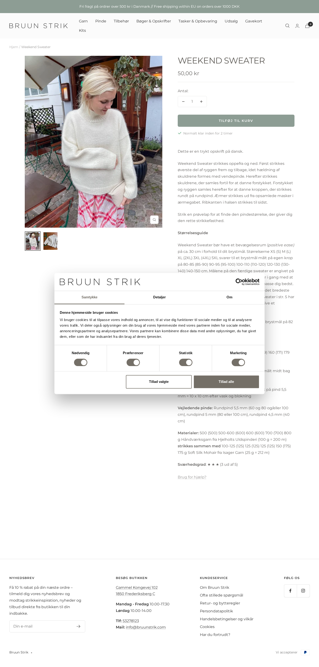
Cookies (207, 627)
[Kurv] (307, 26)
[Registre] (79, 626)
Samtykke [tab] (90, 297)
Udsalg (231, 21)
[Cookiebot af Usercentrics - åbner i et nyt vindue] (239, 281)
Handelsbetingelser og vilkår (226, 619)
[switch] (133, 362)
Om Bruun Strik (214, 587)
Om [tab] (229, 297)
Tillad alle (226, 382)
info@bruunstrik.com (146, 627)
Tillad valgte (159, 382)
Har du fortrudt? (215, 634)
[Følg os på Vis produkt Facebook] (290, 590)
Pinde (100, 21)
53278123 (131, 621)
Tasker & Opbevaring (197, 21)
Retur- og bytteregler (220, 603)
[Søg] (287, 26)
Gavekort (253, 21)
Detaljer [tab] (159, 297)
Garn (83, 21)
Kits (82, 30)
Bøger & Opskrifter (153, 21)
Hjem (13, 47)
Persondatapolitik (216, 611)
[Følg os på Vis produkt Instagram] (303, 590)
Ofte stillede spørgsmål (221, 595)
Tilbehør (121, 21)
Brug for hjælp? (192, 477)
